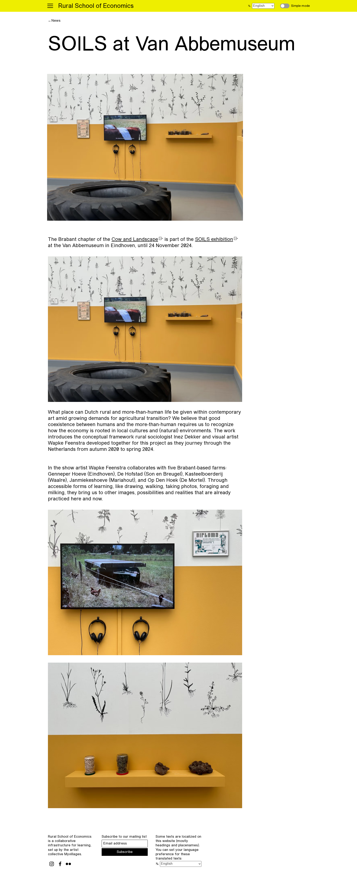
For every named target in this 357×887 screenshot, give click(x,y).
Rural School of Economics (96, 6)
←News (54, 21)
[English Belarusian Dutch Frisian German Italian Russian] (262, 6)
